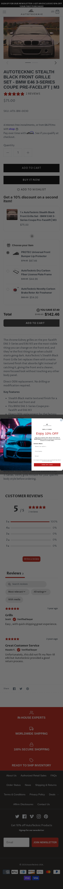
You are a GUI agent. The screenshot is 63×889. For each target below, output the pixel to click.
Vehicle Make (38, 443)
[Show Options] (59, 446)
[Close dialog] (61, 420)
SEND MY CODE (47, 464)
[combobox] (46, 446)
